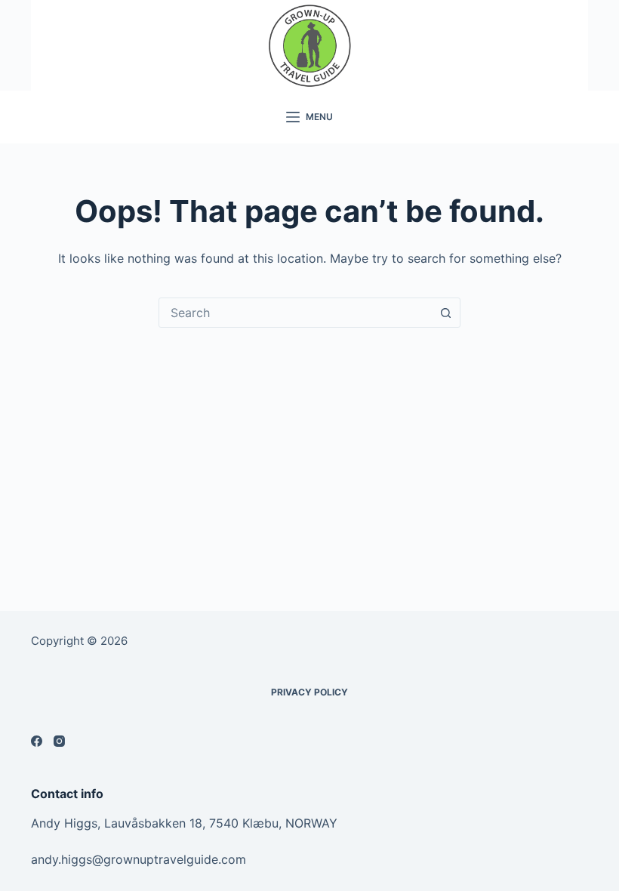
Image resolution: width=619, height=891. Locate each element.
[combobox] (295, 313)
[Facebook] (36, 741)
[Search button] (445, 312)
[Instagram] (59, 741)
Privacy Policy (309, 692)
